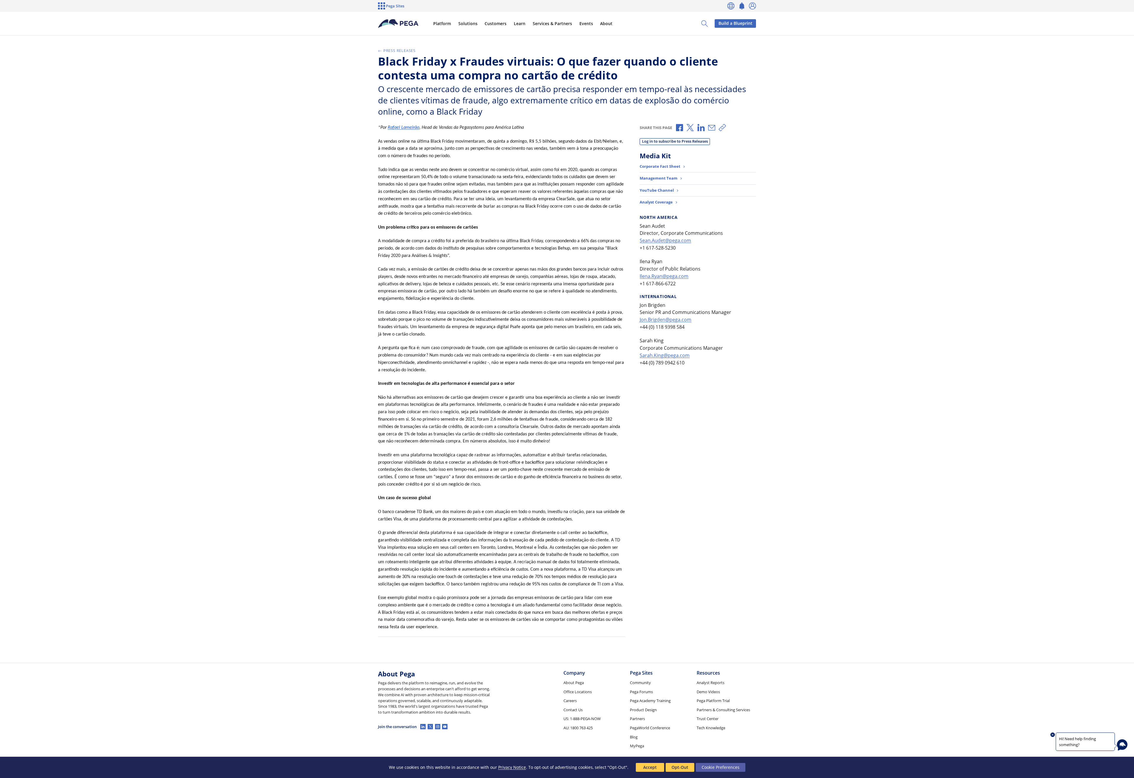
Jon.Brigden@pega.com (665, 319)
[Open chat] (1122, 745)
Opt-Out (680, 767)
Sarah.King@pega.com (665, 355)
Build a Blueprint (735, 23)
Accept (650, 767)
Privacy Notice (512, 767)
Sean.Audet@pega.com (665, 240)
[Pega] (398, 23)
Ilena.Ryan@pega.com (664, 276)
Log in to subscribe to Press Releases (675, 141)
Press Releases (399, 50)
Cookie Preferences (720, 767)
